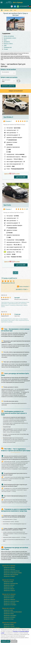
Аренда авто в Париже (9, 595)
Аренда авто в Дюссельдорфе (11, 574)
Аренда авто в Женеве (9, 626)
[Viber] (11, 6)
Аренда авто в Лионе (9, 597)
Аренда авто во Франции (8, 594)
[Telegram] (14, 6)
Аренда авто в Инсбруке (9, 617)
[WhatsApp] (18, 6)
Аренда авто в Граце (8, 619)
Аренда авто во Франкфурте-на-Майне (13, 572)
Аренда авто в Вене (8, 610)
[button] (8, 73)
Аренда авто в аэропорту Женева (12, 627)
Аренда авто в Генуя (8, 587)
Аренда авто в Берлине (9, 567)
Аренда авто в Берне (9, 624)
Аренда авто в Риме (8, 581)
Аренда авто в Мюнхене (9, 569)
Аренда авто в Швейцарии (9, 622)
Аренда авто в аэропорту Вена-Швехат (13, 611)
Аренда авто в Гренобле (9, 603)
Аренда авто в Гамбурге (9, 576)
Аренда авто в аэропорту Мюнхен (12, 571)
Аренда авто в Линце (9, 613)
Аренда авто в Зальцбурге (10, 615)
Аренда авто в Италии (8, 580)
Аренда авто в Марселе (9, 599)
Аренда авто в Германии (8, 565)
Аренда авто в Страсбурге (10, 604)
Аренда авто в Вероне (9, 588)
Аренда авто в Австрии (8, 608)
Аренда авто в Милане (9, 585)
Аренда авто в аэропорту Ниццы (11, 601)
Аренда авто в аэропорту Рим (11, 583)
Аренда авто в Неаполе (9, 590)
